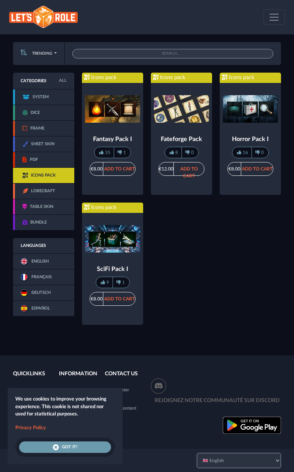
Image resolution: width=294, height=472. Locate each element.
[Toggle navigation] (274, 17)
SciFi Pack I (112, 269)
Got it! (69, 447)
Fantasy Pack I (112, 139)
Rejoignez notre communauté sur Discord (217, 400)
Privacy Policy (30, 427)
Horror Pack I (250, 139)
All (63, 80)
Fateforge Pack (181, 139)
